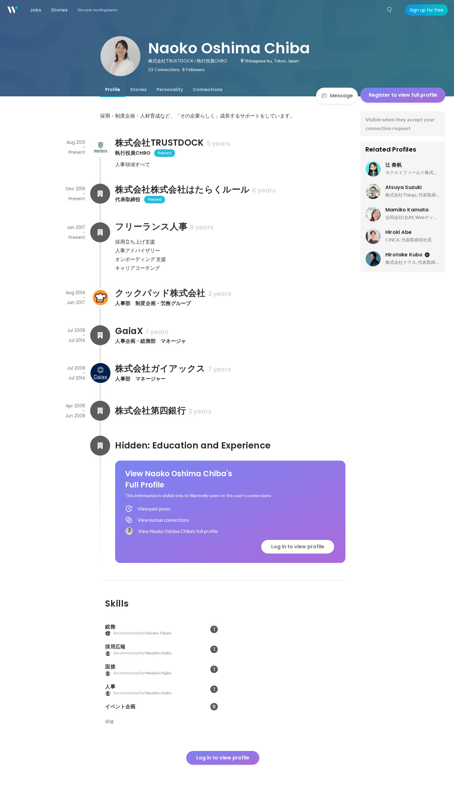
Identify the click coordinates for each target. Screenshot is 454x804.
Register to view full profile (403, 95)
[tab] (112, 89)
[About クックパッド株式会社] (100, 297)
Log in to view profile (297, 546)
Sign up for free (426, 10)
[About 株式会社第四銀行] (100, 411)
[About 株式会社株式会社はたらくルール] (100, 194)
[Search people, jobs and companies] (389, 10)
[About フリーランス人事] (100, 232)
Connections (207, 89)
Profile (112, 89)
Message (341, 95)
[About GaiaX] (100, 335)
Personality (170, 89)
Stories (138, 89)
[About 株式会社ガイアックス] (100, 373)
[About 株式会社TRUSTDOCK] (100, 147)
